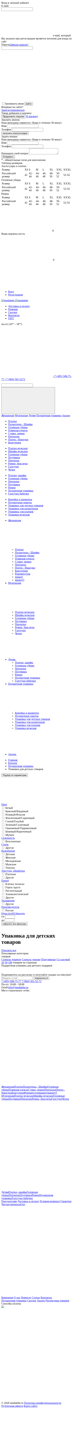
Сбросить (19, 913)
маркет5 (19, 580)
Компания (7, 1297)
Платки (12, 421)
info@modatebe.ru (18, 987)
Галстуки (13, 466)
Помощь (13, 309)
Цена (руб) (7, 913)
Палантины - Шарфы (20, 424)
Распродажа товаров (57, 1300)
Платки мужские (18, 448)
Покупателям (9, 1201)
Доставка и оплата (19, 306)
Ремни (12, 487)
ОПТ (11, 318)
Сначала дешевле (11, 959)
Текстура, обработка (13, 870)
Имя (3, 126)
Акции (66, 415)
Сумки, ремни (16, 433)
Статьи (36, 1297)
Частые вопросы (10, 1204)
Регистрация (15, 294)
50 (6, 962)
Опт (22, 1204)
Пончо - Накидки (18, 439)
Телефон (6, 129)
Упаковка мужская (19, 514)
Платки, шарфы (17, 475)
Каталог (12, 763)
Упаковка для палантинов (23, 508)
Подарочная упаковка (48, 415)
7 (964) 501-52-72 (31, 981)
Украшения (7, 900)
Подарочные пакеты (20, 502)
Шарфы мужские (18, 451)
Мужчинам (21, 415)
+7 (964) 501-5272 (15, 379)
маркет (19, 576)
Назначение (8, 850)
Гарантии (65, 1201)
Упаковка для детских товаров (25, 505)
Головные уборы (18, 427)
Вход (11, 291)
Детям (32, 415)
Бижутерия (14, 442)
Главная (12, 760)
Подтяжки (14, 457)
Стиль (4, 844)
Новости (26, 1297)
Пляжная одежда (18, 430)
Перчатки (13, 436)
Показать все (8, 950)
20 (2, 962)
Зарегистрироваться (12, 110)
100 (10, 962)
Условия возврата (50, 1201)
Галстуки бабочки (18, 493)
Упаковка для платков (20, 511)
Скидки (12, 312)
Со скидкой (63, 959)
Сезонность (8, 838)
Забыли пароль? (19, 44)
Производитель (10, 907)
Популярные (48, 959)
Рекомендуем (22, 573)
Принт (5, 880)
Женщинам (7, 415)
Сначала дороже (31, 959)
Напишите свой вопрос (15, 153)
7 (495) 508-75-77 (11, 981)
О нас (17, 1297)
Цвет (4, 804)
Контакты (14, 315)
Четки (11, 469)
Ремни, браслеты (18, 463)
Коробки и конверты (20, 499)
